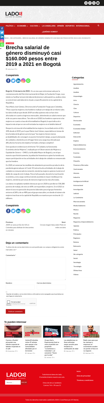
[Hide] (1, 48)
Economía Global (79, 129)
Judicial (76, 193)
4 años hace (11, 69)
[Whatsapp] (28, 80)
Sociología (77, 262)
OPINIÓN (60, 26)
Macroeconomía (79, 201)
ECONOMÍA (21, 26)
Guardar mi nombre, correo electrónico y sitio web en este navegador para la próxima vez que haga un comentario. (35, 295)
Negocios (76, 218)
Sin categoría (9, 43)
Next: (53, 224)
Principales (77, 234)
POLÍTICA (9, 26)
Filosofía (76, 161)
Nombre (9, 283)
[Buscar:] (13, 382)
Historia (76, 173)
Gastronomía (78, 169)
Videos (75, 274)
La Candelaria (78, 197)
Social (75, 258)
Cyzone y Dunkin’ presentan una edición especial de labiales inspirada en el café (13, 344)
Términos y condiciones (85, 380)
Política (76, 230)
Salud (75, 250)
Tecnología (77, 266)
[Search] (98, 25)
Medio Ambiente (79, 206)
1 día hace (29, 353)
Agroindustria (78, 84)
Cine (75, 108)
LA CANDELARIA (49, 26)
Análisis (76, 88)
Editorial (76, 133)
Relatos (76, 242)
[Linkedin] (18, 80)
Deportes (76, 116)
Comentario (11, 255)
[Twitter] (94, 3)
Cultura (76, 112)
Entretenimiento (79, 149)
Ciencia (76, 104)
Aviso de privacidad (83, 376)
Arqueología (77, 96)
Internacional (78, 185)
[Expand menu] (14, 26)
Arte (75, 100)
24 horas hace (11, 351)
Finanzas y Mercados (80, 165)
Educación (77, 137)
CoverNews (64, 400)
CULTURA (34, 26)
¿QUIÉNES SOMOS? (50, 32)
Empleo (76, 141)
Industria (76, 177)
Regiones (76, 238)
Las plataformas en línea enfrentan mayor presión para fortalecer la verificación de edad (71, 344)
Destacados (77, 120)
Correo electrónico (44, 283)
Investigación (78, 189)
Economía (76, 124)
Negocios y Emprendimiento (83, 222)
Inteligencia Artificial (80, 181)
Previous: (20, 226)
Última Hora (77, 270)
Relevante (77, 246)
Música (76, 210)
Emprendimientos (79, 145)
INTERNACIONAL (83, 26)
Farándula (77, 157)
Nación (75, 214)
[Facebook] (90, 3)
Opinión (76, 226)
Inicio (79, 371)
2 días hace (68, 351)
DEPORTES (70, 26)
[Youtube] (98, 3)
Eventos (76, 153)
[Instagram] (86, 3)
